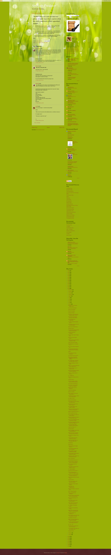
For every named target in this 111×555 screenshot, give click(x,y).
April (69, 302)
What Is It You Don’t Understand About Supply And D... (73, 366)
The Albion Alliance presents (73, 63)
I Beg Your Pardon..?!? (72, 427)
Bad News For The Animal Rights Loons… (72, 306)
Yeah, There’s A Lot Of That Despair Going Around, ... (73, 503)
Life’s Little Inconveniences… (73, 383)
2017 (69, 285)
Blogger (65, 552)
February (70, 532)
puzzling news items (42, 42)
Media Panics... (71, 444)
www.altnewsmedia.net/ (72, 121)
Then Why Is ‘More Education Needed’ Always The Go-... (73, 315)
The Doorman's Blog (69, 195)
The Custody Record (69, 191)
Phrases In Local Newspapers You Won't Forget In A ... (73, 475)
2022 (69, 277)
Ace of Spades (68, 232)
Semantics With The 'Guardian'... (71, 333)
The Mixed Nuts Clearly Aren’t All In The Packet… (73, 526)
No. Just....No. (70, 524)
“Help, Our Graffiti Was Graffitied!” (72, 493)
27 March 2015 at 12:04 (40, 55)
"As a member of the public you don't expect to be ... (73, 529)
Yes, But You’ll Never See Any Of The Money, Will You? (73, 522)
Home (48, 127)
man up (37, 42)
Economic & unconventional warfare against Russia (72, 150)
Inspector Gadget (69, 213)
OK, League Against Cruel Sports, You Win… (72, 407)
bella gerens (70, 136)
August (70, 296)
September (70, 294)
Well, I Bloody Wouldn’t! (72, 491)
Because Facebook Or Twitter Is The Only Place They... (73, 417)
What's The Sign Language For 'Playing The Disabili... (73, 520)
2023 (69, 275)
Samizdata (69, 95)
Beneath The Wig (69, 189)
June (69, 299)
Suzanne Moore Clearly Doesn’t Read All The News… (73, 454)
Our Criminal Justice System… (73, 355)
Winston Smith (68, 202)
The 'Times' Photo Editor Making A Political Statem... (73, 425)
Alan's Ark (69, 246)
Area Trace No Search (70, 207)
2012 (69, 539)
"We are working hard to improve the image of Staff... (73, 473)
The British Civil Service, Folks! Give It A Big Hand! (73, 396)
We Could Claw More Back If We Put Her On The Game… (73, 349)
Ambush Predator (44, 5)
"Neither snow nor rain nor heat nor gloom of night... (73, 340)
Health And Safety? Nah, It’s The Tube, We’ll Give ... (73, 441)
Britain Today (70, 140)
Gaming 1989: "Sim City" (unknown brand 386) (72, 451)
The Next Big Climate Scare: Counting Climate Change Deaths (73, 74)
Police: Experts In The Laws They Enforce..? (73, 394)
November (70, 291)
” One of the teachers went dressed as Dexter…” (72, 482)
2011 (69, 541)
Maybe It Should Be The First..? (73, 411)
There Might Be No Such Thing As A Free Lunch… (73, 402)
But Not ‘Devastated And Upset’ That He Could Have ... (73, 371)
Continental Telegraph (72, 77)
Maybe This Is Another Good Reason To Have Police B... (73, 511)
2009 (69, 544)
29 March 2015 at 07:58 (40, 120)
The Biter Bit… (70, 442)
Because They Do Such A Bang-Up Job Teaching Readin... (73, 496)
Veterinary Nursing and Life (71, 212)
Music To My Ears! (71, 458)
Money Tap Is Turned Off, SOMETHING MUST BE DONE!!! (72, 358)
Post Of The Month (71, 311)
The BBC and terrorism (71, 78)
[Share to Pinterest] (49, 41)
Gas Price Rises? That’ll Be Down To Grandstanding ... (73, 462)
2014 (69, 536)
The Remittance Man (69, 227)
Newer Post (34, 127)
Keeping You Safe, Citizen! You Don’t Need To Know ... (73, 456)
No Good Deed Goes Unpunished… (71, 320)
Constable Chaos (69, 188)
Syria (68, 111)
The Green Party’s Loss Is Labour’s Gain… (72, 368)
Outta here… (70, 132)
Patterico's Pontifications (70, 230)
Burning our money (71, 114)
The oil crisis (70, 175)
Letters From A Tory (71, 242)
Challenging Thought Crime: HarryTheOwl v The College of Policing (73, 124)
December (70, 289)
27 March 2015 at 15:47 (40, 80)
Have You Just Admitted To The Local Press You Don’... (73, 420)
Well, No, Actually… (71, 391)
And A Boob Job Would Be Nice (73, 167)
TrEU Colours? (75, 154)
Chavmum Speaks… (71, 312)
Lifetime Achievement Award (72, 60)
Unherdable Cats (71, 87)
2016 (69, 286)
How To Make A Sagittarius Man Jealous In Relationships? (73, 248)
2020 (69, 280)
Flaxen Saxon (38, 48)
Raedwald (69, 251)
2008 (69, 546)
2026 (69, 270)
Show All (78, 80)
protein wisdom (69, 235)
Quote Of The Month (71, 309)
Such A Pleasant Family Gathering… (72, 353)
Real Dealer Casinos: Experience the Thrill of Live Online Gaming (73, 243)
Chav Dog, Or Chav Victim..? (73, 470)
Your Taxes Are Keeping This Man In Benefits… (73, 449)
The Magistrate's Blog (70, 218)
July (69, 297)
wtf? (46, 42)
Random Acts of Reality (70, 215)
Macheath (37, 83)
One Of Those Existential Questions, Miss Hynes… (73, 317)
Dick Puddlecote (71, 170)
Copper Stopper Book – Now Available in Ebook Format (72, 69)
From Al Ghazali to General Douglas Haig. (72, 163)
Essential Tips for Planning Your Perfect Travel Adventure (73, 65)
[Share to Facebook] (48, 41)
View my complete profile (70, 53)
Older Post (61, 127)
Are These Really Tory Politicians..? (72, 513)
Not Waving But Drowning (72, 115)
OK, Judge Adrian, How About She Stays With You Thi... (73, 361)
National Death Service (72, 118)
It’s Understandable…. (72, 469)
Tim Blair (67, 233)
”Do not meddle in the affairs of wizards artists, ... (73, 415)
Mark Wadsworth (71, 106)
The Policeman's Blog (70, 209)
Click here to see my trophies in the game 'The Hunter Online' (72, 49)
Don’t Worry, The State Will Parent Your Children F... (72, 385)
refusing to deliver (43, 25)
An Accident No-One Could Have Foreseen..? (72, 501)
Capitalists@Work (71, 148)
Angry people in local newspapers (71, 256)
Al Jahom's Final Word (72, 131)
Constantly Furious (71, 153)
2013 (69, 538)
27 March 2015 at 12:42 (40, 70)
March (70, 304)
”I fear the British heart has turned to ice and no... (72, 438)
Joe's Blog (69, 72)
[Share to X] (47, 41)
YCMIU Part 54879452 (72, 390)
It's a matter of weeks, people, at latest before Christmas (73, 92)
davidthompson (70, 166)
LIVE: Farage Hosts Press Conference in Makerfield (72, 103)
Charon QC (68, 198)
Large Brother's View (69, 210)
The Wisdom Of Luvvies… (72, 517)
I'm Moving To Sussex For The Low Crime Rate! (73, 325)
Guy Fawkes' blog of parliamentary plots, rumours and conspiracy (73, 101)
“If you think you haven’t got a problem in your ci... (73, 467)
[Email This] (44, 41)
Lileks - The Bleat (69, 229)
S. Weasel (68, 226)
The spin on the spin (71, 252)
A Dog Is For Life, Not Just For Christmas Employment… (73, 409)
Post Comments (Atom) (40, 129)
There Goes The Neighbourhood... (71, 487)
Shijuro (67, 196)
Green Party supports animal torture (75, 142)
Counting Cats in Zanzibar (72, 161)
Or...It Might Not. (71, 375)
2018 (69, 283)
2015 (69, 288)
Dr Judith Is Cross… (71, 398)
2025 (69, 272)
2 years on (69, 107)
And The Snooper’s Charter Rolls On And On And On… (73, 381)
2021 (69, 278)
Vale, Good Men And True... (73, 413)
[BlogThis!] (45, 41)
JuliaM (37, 106)
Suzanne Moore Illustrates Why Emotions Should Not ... (73, 330)
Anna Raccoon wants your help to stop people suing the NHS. (73, 261)
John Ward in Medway (72, 110)
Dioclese (69, 174)
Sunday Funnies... (71, 328)
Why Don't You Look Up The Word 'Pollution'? (73, 404)
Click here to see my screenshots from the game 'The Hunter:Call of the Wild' (72, 51)
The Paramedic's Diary (70, 216)
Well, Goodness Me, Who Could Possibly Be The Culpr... (73, 516)
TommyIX (58, 552)
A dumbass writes (70, 137)
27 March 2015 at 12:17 (40, 62)
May (69, 300)
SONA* (69, 351)
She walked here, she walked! (72, 263)
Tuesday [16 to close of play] (72, 88)
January (70, 534)
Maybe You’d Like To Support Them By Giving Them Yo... (73, 433)
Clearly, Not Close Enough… (73, 342)
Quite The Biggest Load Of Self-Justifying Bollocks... (73, 431)
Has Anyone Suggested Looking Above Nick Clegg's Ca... (73, 422)
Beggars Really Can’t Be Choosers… (72, 388)
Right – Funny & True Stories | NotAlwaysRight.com (73, 59)
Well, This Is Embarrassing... (73, 326)
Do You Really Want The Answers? (72, 464)
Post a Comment (37, 122)
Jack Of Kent (68, 199)
